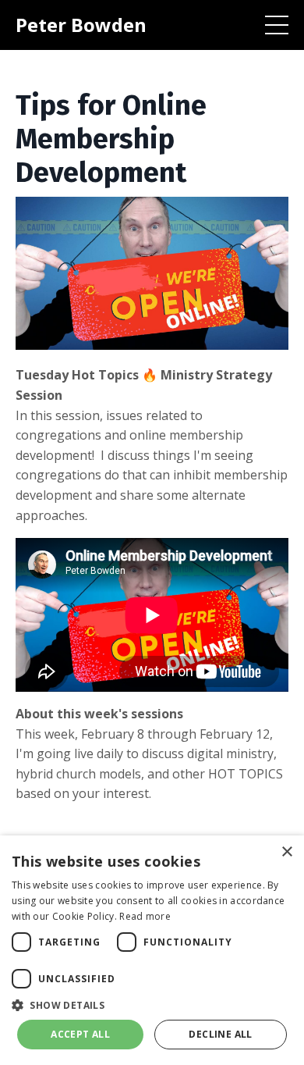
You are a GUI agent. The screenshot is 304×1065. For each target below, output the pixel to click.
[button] (152, 1005)
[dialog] (152, 950)
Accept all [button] (80, 1034)
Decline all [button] (220, 1034)
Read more (145, 916)
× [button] (286, 852)
